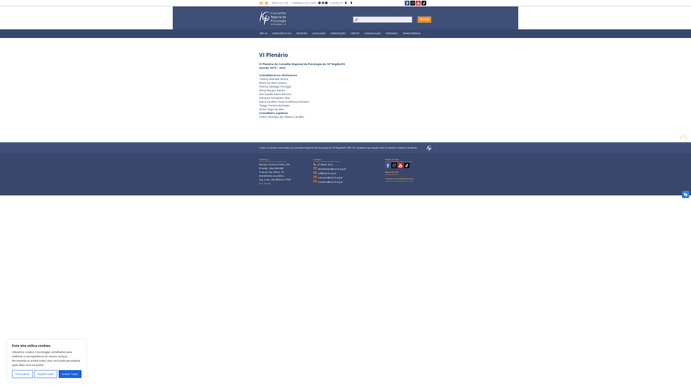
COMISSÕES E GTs (282, 33)
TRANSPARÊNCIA (412, 33)
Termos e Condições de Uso (399, 178)
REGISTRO (302, 33)
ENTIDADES (392, 33)
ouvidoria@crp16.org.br (330, 182)
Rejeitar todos (45, 374)
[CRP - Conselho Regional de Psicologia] (273, 18)
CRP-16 (263, 33)
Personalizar (22, 374)
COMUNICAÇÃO (372, 33)
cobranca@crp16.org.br (330, 177)
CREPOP (355, 33)
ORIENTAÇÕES (338, 33)
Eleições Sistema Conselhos (274, 41)
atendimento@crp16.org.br (332, 169)
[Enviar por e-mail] (261, 3)
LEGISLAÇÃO (319, 33)
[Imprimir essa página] (266, 3)
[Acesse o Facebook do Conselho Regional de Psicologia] (407, 3)
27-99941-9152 (325, 164)
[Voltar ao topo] (683, 137)
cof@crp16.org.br (327, 173)
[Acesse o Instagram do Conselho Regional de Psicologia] (412, 3)
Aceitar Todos (70, 374)
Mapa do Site (280, 3)
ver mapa (265, 183)
